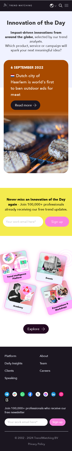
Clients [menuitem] (9, 371)
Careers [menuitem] (45, 371)
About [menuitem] (44, 356)
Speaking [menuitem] (11, 378)
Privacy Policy (36, 444)
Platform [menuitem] (10, 356)
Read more (23, 105)
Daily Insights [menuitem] (13, 363)
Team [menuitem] (43, 363)
